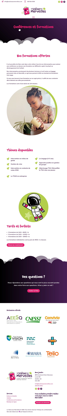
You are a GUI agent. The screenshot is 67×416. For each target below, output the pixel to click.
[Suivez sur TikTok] (64, 2)
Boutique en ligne (12, 402)
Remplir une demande (43, 402)
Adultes (9, 398)
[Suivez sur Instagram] (62, 2)
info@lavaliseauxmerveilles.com (13, 1)
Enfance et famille (12, 396)
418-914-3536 (38, 386)
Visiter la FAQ (33, 291)
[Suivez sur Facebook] (59, 2)
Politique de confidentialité (44, 410)
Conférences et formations (14, 400)
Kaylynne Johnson (28, 411)
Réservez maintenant (15, 245)
